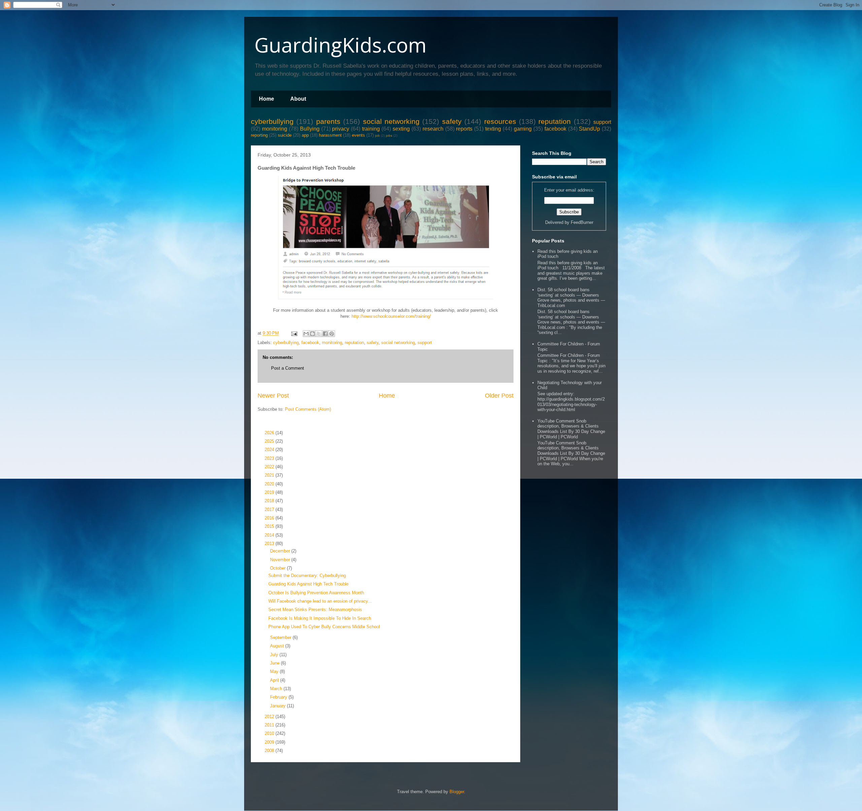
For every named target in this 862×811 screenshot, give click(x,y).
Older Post (499, 395)
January (278, 705)
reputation (554, 121)
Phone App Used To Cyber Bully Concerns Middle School (324, 626)
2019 (270, 492)
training (371, 129)
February (279, 697)
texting (493, 129)
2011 (270, 725)
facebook (555, 129)
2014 (270, 535)
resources (500, 121)
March (277, 688)
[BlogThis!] (312, 333)
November (280, 559)
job (377, 135)
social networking (391, 121)
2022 (270, 466)
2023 (270, 458)
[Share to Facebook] (325, 333)
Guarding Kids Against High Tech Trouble (308, 583)
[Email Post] (294, 333)
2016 (270, 517)
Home (266, 99)
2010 (270, 733)
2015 (270, 526)
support (602, 122)
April (275, 680)
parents (328, 121)
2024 (270, 449)
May (275, 671)
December (280, 550)
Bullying (310, 129)
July (274, 654)
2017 (270, 509)
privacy (340, 129)
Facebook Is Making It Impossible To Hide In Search (319, 618)
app (305, 135)
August (277, 645)
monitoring (274, 129)
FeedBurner (582, 222)
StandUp (589, 129)
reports (464, 129)
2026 (270, 432)
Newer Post (273, 395)
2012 (270, 716)
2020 (270, 483)
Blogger (457, 791)
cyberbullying (272, 121)
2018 (270, 500)
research (433, 129)
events (358, 135)
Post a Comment (287, 368)
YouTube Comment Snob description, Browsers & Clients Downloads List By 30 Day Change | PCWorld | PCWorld (571, 428)
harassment (330, 135)
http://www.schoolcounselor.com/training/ (391, 316)
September (281, 637)
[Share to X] (319, 333)
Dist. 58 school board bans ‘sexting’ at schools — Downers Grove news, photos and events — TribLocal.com (571, 297)
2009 (270, 742)
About (298, 99)
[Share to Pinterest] (331, 333)
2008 (270, 750)
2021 (270, 475)
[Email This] (306, 333)
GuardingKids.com (340, 45)
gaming (523, 129)
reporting (259, 135)
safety (452, 121)
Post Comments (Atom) (308, 409)
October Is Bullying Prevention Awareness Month (316, 592)
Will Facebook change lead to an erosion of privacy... (320, 601)
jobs (389, 135)
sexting (401, 129)
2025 (270, 441)
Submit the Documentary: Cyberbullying (307, 575)
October (278, 568)
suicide (285, 135)
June (275, 663)
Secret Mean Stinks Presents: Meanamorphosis (315, 609)
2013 (270, 543)
